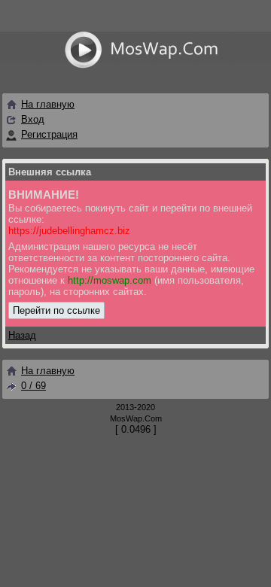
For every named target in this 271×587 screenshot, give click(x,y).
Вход (32, 119)
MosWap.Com (136, 418)
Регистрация (49, 134)
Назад (22, 335)
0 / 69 (33, 385)
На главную (48, 104)
